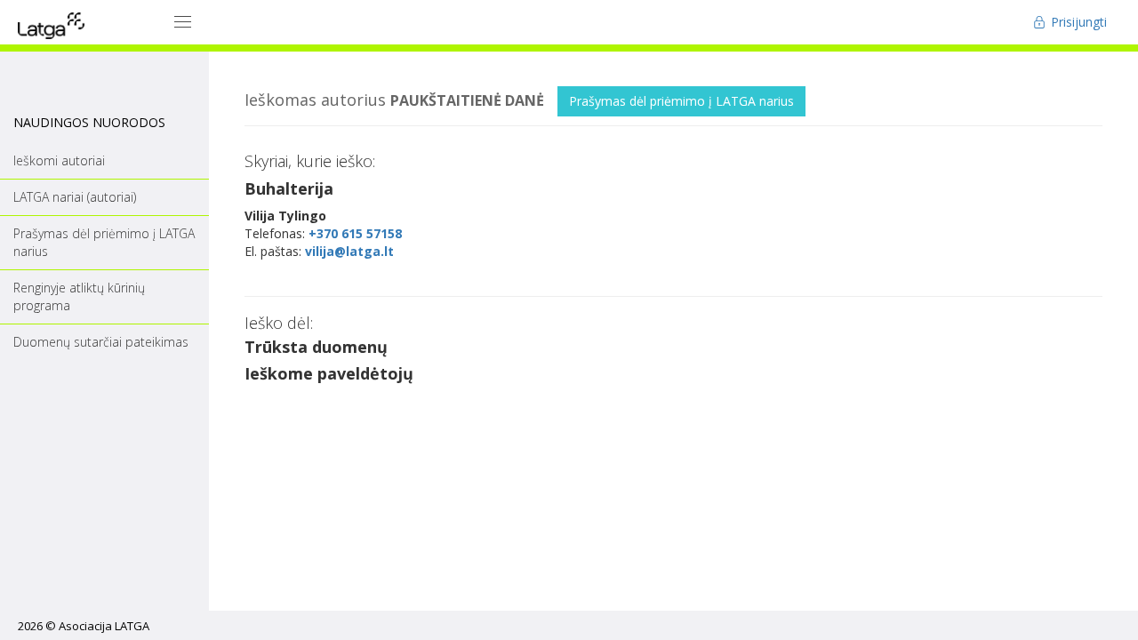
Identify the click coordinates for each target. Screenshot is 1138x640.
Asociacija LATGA (104, 626)
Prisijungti (1077, 21)
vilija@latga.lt (349, 251)
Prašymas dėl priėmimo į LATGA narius (681, 100)
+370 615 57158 (355, 233)
